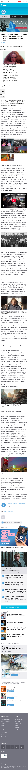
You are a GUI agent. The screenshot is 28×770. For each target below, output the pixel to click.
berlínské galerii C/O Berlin (18, 188)
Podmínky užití (17, 766)
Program (12, 7)
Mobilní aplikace (5, 739)
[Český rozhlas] (5, 1)
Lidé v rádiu (18, 723)
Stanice (3, 723)
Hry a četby (5, 531)
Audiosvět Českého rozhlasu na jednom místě (12, 547)
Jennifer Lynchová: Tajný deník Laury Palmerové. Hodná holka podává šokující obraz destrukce (14, 584)
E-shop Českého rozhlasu (10, 643)
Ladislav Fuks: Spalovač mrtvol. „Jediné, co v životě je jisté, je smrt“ (14, 577)
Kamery (25, 7)
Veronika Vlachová (9, 511)
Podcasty (3, 737)
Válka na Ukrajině (5, 719)
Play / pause (3, 505)
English (24, 766)
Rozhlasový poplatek (20, 729)
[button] (25, 507)
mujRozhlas (4, 527)
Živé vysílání (5, 540)
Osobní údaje (10, 766)
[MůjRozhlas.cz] (3, 49)
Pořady (4, 537)
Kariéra (16, 725)
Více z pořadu (6, 612)
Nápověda (17, 721)
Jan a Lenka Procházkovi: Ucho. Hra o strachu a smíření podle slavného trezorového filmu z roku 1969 (15, 591)
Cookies (3, 766)
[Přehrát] (2, 91)
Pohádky (11, 534)
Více (21, 16)
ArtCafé (3, 42)
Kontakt (17, 727)
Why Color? (8, 190)
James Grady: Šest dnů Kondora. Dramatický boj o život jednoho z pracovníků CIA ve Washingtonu (12, 570)
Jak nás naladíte (19, 719)
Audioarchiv (19, 7)
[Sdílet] (4, 97)
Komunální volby (5, 721)
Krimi (3, 534)
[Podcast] (1, 97)
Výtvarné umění (6, 16)
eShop (3, 725)
